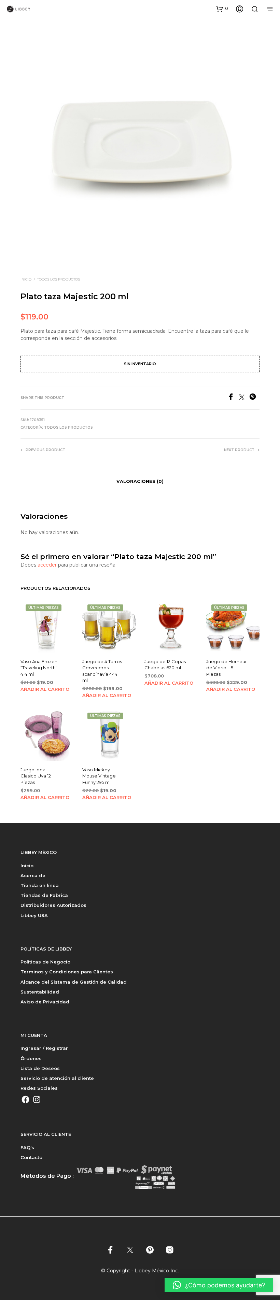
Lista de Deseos (40, 1068)
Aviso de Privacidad (44, 1001)
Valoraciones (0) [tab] (140, 481)
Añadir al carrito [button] (44, 689)
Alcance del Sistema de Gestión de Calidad (73, 982)
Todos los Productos (58, 279)
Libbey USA (34, 915)
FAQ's (27, 1147)
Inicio (25, 279)
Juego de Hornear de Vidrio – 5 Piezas (226, 667)
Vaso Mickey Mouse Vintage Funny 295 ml (99, 776)
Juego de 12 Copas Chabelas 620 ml (165, 664)
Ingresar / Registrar (44, 1048)
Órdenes (31, 1058)
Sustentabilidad (39, 992)
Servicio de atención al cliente (57, 1078)
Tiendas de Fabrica (44, 895)
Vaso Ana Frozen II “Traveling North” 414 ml (40, 667)
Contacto (31, 1157)
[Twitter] (244, 398)
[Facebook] (233, 398)
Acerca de (32, 875)
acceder (47, 565)
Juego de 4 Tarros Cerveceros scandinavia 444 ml (102, 671)
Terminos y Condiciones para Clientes (66, 971)
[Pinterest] (254, 398)
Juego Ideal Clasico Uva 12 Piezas (35, 776)
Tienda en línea (39, 885)
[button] (222, 8)
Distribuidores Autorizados (53, 905)
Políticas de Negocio (45, 962)
